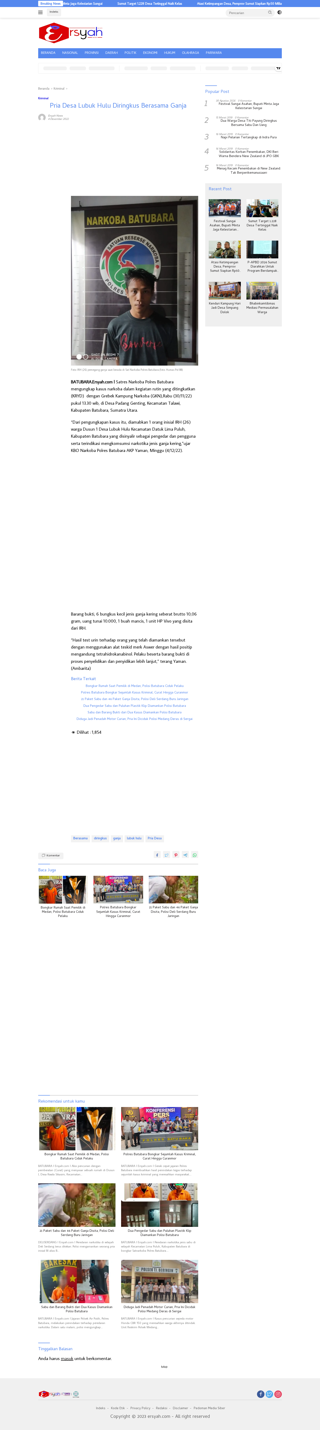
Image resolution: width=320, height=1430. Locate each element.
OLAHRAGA (190, 53)
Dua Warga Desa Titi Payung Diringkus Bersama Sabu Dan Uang (249, 123)
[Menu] (41, 12)
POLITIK (130, 53)
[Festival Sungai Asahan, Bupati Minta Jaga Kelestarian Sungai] (225, 208)
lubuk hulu (134, 838)
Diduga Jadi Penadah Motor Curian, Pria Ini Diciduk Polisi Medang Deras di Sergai (135, 719)
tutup (164, 1366)
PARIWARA (214, 53)
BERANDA (48, 53)
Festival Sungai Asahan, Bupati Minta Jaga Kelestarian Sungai (249, 107)
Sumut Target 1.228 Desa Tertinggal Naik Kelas (117, 3)
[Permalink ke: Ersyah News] (42, 117)
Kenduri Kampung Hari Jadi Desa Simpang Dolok (225, 308)
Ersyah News (55, 115)
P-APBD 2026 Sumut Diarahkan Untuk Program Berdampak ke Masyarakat (262, 267)
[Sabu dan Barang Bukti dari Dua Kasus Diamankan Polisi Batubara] (76, 1281)
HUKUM (169, 53)
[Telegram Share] (185, 854)
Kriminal (43, 98)
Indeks (54, 12)
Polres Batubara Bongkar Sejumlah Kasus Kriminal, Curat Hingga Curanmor (134, 693)
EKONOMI (150, 53)
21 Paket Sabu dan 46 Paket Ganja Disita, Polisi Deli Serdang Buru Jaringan (134, 699)
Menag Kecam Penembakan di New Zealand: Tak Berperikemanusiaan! (249, 171)
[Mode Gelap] (279, 12)
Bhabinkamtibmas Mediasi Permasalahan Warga (262, 308)
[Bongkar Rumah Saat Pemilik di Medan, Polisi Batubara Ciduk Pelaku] (63, 890)
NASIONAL (70, 53)
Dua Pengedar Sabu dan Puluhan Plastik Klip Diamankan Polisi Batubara (134, 706)
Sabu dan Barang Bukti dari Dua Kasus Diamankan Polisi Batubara (135, 713)
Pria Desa (155, 838)
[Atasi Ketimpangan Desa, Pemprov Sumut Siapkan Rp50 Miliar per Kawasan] (225, 250)
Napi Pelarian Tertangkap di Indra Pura (249, 138)
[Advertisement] (52, 196)
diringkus (100, 838)
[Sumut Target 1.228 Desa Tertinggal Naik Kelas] (262, 208)
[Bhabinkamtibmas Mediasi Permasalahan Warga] (262, 291)
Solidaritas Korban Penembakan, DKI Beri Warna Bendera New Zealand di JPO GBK (249, 154)
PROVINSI (92, 53)
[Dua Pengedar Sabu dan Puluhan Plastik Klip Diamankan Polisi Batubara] (159, 1205)
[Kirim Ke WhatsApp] (194, 854)
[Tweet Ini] (166, 854)
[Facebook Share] (157, 854)
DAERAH (111, 53)
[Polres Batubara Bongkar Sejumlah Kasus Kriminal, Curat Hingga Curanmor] (118, 890)
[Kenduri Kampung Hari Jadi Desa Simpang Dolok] (225, 291)
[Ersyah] (71, 32)
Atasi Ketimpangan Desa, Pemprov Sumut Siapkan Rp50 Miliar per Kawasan (216, 3)
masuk (67, 1358)
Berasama (80, 838)
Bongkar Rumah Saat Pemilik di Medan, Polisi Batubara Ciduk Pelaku (135, 686)
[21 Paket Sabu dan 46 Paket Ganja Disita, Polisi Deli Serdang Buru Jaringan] (173, 890)
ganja (117, 838)
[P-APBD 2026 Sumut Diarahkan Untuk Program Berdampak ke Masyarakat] (262, 250)
